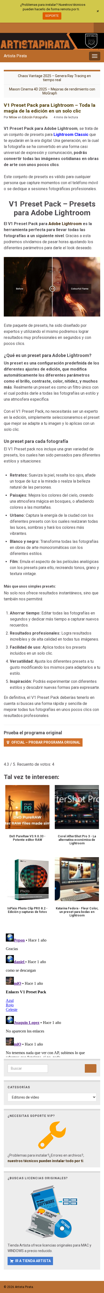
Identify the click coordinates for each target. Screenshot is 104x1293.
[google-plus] (39, 26)
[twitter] (14, 26)
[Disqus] (52, 994)
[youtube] (31, 26)
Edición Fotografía (34, 117)
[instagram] (22, 26)
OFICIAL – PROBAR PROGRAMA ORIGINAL (45, 742)
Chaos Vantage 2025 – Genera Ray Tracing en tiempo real (54, 78)
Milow (13, 117)
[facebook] (6, 26)
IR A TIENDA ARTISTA (33, 1261)
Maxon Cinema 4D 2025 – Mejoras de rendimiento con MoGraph (52, 91)
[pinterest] (47, 26)
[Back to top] (92, 1263)
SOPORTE (52, 16)
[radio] (6, 756)
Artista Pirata (15, 56)
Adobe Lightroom (65, 223)
